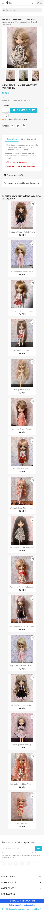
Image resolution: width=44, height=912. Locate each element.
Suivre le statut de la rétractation (22, 905)
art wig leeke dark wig (22, 745)
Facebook (4, 863)
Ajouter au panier (24, 110)
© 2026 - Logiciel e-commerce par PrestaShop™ (21, 909)
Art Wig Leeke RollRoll (22, 823)
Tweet (18, 125)
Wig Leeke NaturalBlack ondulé (22, 547)
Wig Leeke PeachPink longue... (22, 508)
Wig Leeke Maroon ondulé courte (22, 232)
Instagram (16, 863)
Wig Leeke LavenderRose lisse (22, 626)
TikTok (22, 863)
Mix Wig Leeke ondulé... (22, 390)
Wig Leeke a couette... (22, 350)
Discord (28, 863)
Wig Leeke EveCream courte (22, 271)
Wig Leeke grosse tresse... (22, 311)
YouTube (10, 863)
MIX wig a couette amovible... (22, 705)
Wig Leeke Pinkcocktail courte (22, 587)
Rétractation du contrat (22, 901)
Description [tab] (12, 139)
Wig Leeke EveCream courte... (22, 666)
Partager (12, 125)
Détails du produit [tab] (28, 139)
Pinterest (23, 125)
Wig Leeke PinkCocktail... (22, 468)
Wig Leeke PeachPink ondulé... (22, 784)
